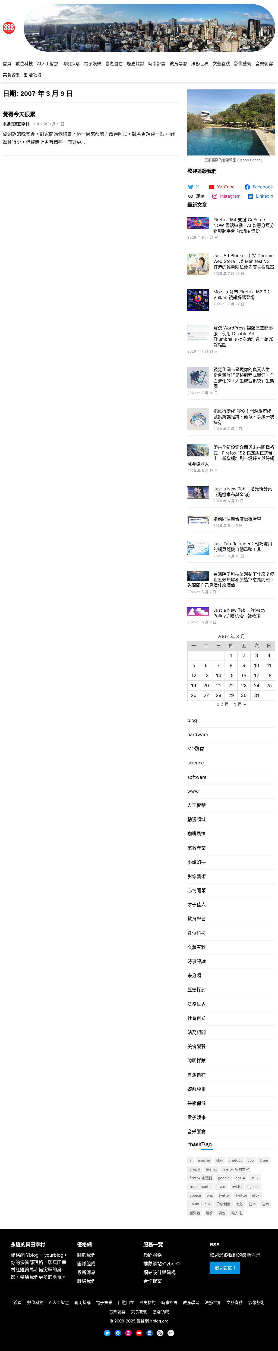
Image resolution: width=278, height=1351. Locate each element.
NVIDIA (237, 1186)
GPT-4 (240, 1178)
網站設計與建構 (159, 1272)
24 (257, 685)
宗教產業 (196, 848)
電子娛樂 (196, 1117)
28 (218, 695)
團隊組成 (86, 1263)
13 (206, 675)
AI (190, 1160)
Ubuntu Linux (200, 1204)
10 (256, 665)
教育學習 (196, 919)
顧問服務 (152, 1255)
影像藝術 (196, 876)
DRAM (264, 1160)
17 (256, 675)
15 (231, 675)
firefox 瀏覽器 (200, 1178)
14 (218, 675)
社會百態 (196, 1018)
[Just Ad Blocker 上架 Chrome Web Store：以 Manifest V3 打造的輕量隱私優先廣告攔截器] (198, 264)
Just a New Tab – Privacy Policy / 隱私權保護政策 (239, 612)
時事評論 (196, 961)
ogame (253, 1186)
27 (206, 695)
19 (193, 685)
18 (269, 675)
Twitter (224, 1195)
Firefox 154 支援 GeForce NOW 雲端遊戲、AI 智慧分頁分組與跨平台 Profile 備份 (243, 225)
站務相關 (196, 1032)
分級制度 (223, 1204)
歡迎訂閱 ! (225, 1268)
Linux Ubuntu (200, 1186)
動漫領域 (196, 819)
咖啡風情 (196, 833)
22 (231, 685)
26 (194, 695)
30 (244, 695)
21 (218, 685)
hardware (197, 734)
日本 (252, 1204)
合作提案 (152, 1281)
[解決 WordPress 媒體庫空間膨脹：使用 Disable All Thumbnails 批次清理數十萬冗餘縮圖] (198, 334)
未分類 (194, 975)
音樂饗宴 (196, 1131)
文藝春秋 (196, 947)
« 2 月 (223, 704)
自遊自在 (196, 1075)
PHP (210, 1195)
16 (244, 675)
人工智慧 (196, 805)
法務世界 (196, 1004)
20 (206, 685)
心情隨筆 (196, 890)
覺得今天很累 (19, 114)
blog (192, 720)
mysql (221, 1186)
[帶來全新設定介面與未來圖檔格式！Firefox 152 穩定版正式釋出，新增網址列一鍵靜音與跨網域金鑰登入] (198, 450)
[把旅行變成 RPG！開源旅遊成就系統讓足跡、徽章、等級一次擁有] (198, 419)
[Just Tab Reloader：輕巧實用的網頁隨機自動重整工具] (198, 548)
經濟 (209, 1213)
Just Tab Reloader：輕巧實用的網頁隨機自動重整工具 (242, 546)
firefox (211, 1169)
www (193, 791)
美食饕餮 (196, 1046)
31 (256, 695)
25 (269, 685)
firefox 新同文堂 (236, 1169)
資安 (222, 1213)
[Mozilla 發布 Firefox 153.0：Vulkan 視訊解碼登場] (198, 300)
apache (204, 1160)
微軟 (239, 1204)
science (195, 762)
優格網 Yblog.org (153, 1321)
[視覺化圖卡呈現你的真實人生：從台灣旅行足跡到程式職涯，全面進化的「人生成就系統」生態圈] (198, 378)
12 (193, 675)
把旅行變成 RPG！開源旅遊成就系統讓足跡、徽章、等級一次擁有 (243, 416)
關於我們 (86, 1255)
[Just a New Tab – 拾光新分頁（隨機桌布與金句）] (198, 493)
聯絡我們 (86, 1281)
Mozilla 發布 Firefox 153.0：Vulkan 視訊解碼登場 (242, 294)
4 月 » (239, 704)
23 (244, 685)
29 (231, 695)
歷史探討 (196, 989)
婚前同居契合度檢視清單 (237, 519)
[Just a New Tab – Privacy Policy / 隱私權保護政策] (198, 612)
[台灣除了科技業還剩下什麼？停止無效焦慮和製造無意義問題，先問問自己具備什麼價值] (198, 576)
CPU (251, 1160)
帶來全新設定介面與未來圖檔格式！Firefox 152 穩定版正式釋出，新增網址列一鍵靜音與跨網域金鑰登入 (230, 455)
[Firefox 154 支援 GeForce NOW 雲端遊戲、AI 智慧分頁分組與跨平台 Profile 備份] (198, 223)
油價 (265, 1204)
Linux (254, 1178)
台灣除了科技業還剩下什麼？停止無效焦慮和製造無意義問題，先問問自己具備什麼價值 (230, 579)
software (197, 777)
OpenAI (195, 1195)
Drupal (194, 1169)
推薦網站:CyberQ (161, 1263)
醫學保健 (196, 1103)
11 (269, 665)
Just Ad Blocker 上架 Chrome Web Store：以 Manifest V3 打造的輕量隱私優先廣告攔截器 (243, 261)
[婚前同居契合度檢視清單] (198, 520)
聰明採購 (196, 1060)
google (224, 1178)
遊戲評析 (196, 1089)
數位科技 (196, 933)
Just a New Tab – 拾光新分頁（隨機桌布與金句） (242, 491)
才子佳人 (196, 904)
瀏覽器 (194, 1213)
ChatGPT (235, 1160)
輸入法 (236, 1213)
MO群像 (195, 748)
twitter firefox (248, 1195)
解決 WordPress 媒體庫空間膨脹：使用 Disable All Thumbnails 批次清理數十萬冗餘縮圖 (243, 336)
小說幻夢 (196, 862)
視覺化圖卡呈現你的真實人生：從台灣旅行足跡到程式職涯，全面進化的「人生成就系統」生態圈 (243, 378)
